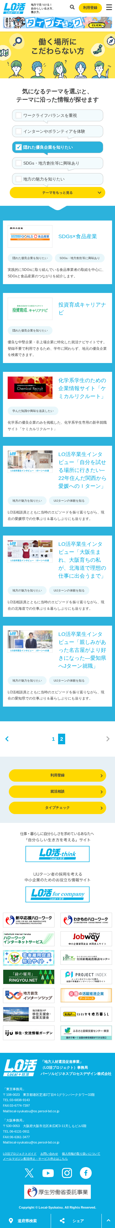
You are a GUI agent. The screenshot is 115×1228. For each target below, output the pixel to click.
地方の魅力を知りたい (44, 179)
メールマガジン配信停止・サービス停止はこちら (35, 1158)
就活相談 (57, 791)
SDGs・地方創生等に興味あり (51, 163)
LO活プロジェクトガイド (20, 1153)
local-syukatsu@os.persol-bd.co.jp (34, 1111)
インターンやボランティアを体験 (54, 131)
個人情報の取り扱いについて (81, 1153)
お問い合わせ (49, 1153)
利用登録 (90, 8)
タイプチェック (57, 808)
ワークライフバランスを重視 (50, 115)
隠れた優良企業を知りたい (48, 147)
